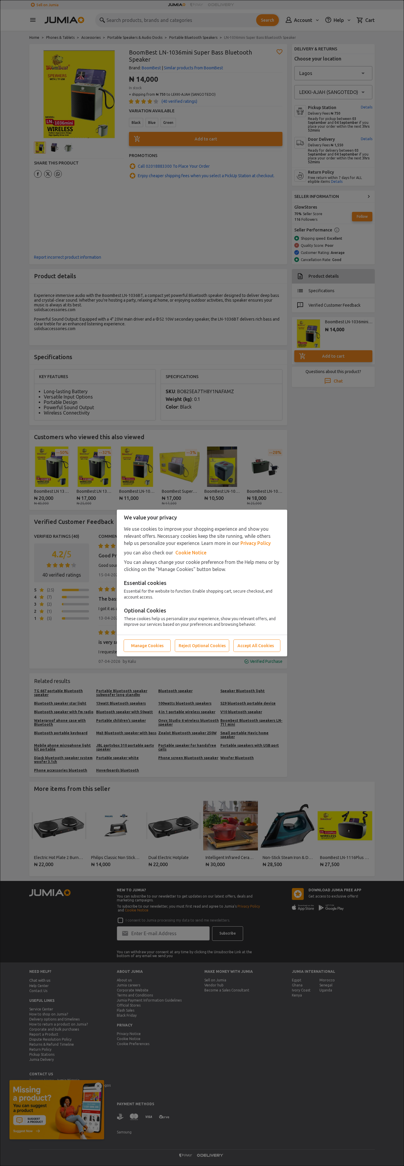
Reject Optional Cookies (202, 645)
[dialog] (202, 583)
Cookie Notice (190, 552)
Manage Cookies (147, 645)
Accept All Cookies (255, 645)
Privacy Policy (255, 543)
